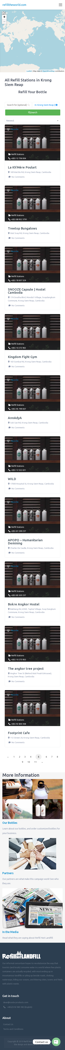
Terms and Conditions (13, 1029)
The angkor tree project (26, 668)
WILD (12, 479)
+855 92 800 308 (18, 724)
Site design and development (26, 1044)
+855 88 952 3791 (19, 219)
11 (35, 762)
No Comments (17, 177)
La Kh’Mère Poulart (22, 167)
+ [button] (4, 17)
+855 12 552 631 (18, 470)
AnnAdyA (15, 418)
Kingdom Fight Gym (22, 357)
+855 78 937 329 (18, 280)
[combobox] (32, 120)
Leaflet (29, 71)
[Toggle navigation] (60, 5)
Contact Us (8, 1024)
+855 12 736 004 (18, 158)
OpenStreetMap (48, 71)
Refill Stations (17, 154)
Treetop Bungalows (22, 228)
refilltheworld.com (14, 4)
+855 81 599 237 (18, 531)
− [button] (4, 22)
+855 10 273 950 (18, 659)
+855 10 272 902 (18, 348)
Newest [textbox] (10, 120)
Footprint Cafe (19, 733)
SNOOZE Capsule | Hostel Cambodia (26, 291)
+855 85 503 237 (18, 595)
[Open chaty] (56, 1042)
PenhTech (46, 1044)
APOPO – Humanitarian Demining (25, 541)
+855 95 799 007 (18, 409)
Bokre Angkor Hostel (23, 604)
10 (28, 762)
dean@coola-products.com (16, 1002)
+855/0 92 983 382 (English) (19, 1007)
